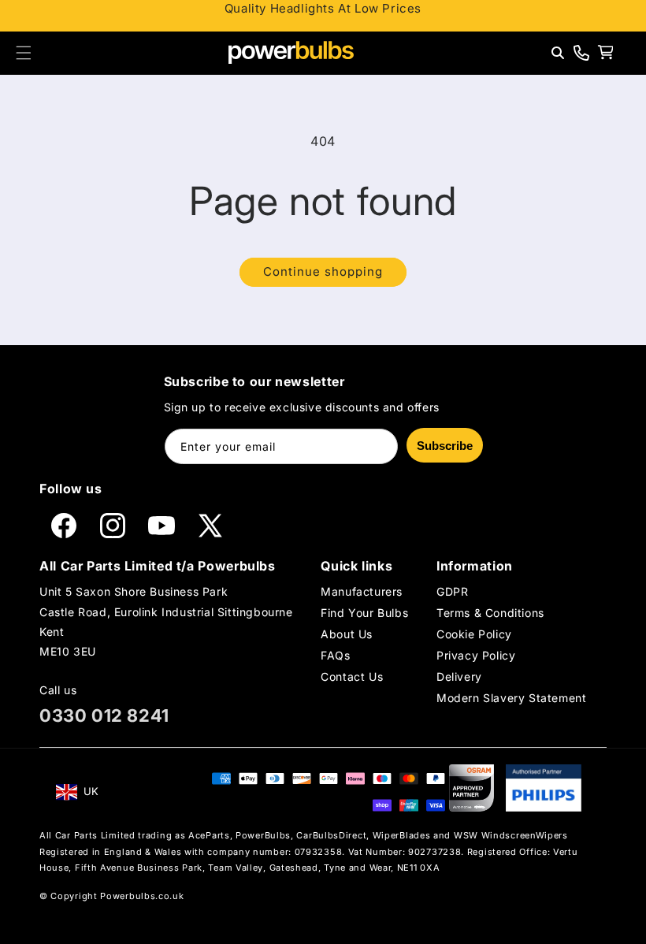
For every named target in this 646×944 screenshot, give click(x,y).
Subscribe (445, 445)
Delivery (459, 676)
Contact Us (352, 676)
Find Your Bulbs (364, 612)
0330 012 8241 (104, 715)
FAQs (335, 655)
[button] (24, 53)
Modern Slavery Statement (511, 697)
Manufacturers (362, 591)
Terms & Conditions (490, 612)
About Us (347, 634)
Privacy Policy (475, 655)
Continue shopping (323, 271)
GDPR (452, 591)
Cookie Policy (474, 634)
